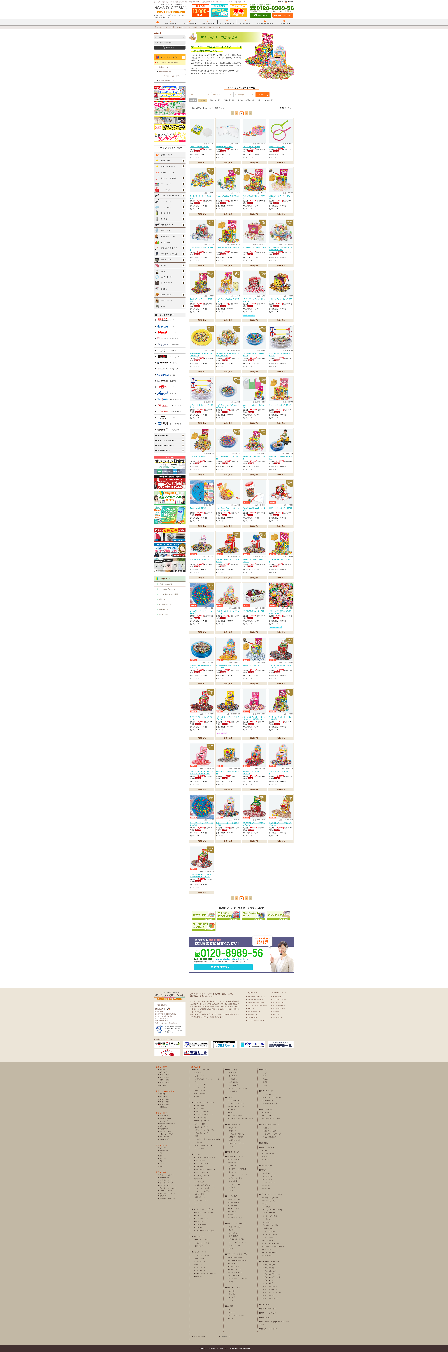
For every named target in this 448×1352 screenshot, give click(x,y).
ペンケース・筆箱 (200, 1118)
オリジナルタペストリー (270, 1289)
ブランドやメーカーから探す (271, 1194)
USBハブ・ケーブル (201, 1240)
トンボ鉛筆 (174, 338)
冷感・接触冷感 (268, 1100)
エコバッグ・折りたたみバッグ (205, 1157)
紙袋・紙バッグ (200, 1197)
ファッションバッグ (201, 1200)
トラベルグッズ (234, 1266)
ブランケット (267, 1112)
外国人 (161, 1166)
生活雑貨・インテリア (235, 1156)
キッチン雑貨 (233, 1205)
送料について (163, 599)
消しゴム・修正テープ (202, 1093)
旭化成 (172, 375)
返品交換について (165, 609)
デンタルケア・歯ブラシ (237, 1239)
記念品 (263, 1170)
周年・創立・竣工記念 (166, 1183)
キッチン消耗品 (234, 1202)
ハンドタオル (199, 1258)
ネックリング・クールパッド (272, 1097)
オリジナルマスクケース (270, 1298)
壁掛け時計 (232, 1294)
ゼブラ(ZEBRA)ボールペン (271, 1198)
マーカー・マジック (201, 1087)
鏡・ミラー (232, 1230)
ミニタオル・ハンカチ (202, 1255)
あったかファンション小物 (271, 1119)
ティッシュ (232, 1172)
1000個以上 (163, 1107)
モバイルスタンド (200, 1221)
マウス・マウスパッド (202, 1243)
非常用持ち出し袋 (234, 1140)
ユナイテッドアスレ (177, 411)
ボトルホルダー (234, 1085)
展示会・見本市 (164, 1177)
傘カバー (232, 1312)
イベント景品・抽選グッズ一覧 (167, 62)
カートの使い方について (167, 589)
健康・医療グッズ (234, 1236)
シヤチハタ (174, 369)
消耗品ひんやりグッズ (270, 1103)
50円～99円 (163, 1072)
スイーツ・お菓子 (268, 1153)
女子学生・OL (163, 1150)
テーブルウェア (234, 1208)
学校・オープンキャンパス (167, 1188)
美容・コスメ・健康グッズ (237, 1223)
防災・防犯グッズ (233, 1124)
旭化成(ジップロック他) (270, 1225)
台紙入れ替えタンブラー (237, 1106)
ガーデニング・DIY (235, 1269)
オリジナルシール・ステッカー (273, 1292)
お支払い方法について (166, 604)
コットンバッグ (200, 1160)
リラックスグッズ (234, 1245)
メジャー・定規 (200, 1124)
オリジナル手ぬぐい (269, 1265)
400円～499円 (164, 1083)
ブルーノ (173, 417)
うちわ (265, 1073)
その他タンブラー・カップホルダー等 (241, 1119)
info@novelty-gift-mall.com (235, 959)
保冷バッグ (198, 1179)
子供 (160, 1161)
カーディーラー (164, 1121)
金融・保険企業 (164, 1136)
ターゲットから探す (268, 1308)
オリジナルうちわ (268, 1280)
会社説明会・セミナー (166, 1180)
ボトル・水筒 (232, 1069)
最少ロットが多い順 (265, 100)
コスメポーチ (233, 1233)
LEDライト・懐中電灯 (236, 1137)
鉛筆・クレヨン (200, 1090)
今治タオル (198, 1276)
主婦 (160, 1156)
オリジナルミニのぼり (270, 1286)
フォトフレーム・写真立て (237, 1169)
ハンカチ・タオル (199, 1252)
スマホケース (199, 1227)
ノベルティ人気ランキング (257, 996)
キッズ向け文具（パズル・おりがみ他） (207, 1139)
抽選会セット (163, 67)
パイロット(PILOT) (269, 1201)
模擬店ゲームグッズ (166, 71)
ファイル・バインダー (202, 1112)
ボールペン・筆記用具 (201, 1069)
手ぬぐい (266, 1079)
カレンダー (232, 1297)
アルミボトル (233, 1076)
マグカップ (232, 1109)
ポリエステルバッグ (201, 1163)
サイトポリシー (278, 1002)
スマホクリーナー (200, 1224)
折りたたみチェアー (235, 1257)
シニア (161, 1164)
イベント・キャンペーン (167, 1175)
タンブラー (231, 1097)
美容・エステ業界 (165, 1131)
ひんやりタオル (268, 1094)
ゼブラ (172, 320)
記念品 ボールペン (269, 1182)
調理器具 (232, 1215)
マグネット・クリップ (202, 1121)
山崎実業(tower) (268, 1228)
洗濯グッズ (232, 1166)
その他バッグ (199, 1203)
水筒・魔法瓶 (233, 1082)
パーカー (173, 350)
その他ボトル (233, 1091)
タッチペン (198, 1215)
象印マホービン (175, 399)
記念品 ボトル (267, 1179)
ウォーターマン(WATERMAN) (272, 1210)
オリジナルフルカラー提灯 (271, 1277)
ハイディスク (175, 429)
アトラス (173, 393)
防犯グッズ (232, 1128)
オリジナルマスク (268, 1295)
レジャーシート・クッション (238, 1260)
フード (265, 1150)
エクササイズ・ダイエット (237, 1242)
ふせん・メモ (199, 1105)
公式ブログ (276, 1014)
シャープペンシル (200, 1084)
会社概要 (276, 1011)
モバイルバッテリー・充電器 (204, 1212)
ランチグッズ (233, 1211)
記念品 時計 (266, 1185)
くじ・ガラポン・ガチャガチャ (169, 76)
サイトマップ (277, 1017)
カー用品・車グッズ (235, 1273)
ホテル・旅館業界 (165, 1118)
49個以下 (162, 1094)
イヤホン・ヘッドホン (202, 1218)
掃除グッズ (232, 1163)
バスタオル (198, 1264)
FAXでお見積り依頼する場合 (168, 594)
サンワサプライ (175, 423)
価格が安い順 (215, 100)
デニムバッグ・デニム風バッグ (205, 1170)
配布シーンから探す (268, 1313)
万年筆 (197, 1096)
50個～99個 (163, 1096)
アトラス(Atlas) (268, 1237)
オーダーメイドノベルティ (271, 1261)
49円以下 (162, 1069)
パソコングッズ (199, 1236)
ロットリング (175, 356)
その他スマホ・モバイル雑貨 (204, 1231)
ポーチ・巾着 (199, 1194)
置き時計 (232, 1291)
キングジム (174, 362)
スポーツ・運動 (234, 1276)
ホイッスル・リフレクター (237, 1134)
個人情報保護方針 (279, 1005)
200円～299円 (164, 1077)
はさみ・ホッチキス (201, 1127)
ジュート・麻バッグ (201, 1173)
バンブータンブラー (235, 1115)
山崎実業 (173, 381)
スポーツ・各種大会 (165, 1190)
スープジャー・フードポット (238, 1088)
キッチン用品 (232, 1196)
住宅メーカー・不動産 (166, 1134)
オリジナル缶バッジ (269, 1271)
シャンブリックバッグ (202, 1176)
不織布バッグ (199, 1166)
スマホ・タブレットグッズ (203, 1209)
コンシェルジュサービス (256, 1020)
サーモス (173, 387)
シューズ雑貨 (233, 1181)
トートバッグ (198, 1154)
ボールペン (198, 1073)
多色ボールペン (200, 1076)
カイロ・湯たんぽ (268, 1115)
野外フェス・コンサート (167, 1193)
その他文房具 (199, 1148)
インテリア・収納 (234, 1184)
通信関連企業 (163, 1129)
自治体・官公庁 (164, 1139)
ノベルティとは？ (226, 1336)
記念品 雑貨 (266, 1188)
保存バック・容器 (234, 1199)
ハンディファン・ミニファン (238, 1279)
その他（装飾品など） (166, 80)
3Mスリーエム (267, 1256)
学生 (160, 1153)
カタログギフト (267, 1165)
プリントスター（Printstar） (272, 1243)
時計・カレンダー (233, 1287)
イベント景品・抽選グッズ (271, 1124)
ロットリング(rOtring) (270, 1216)
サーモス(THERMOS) (270, 1234)
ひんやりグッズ (267, 1091)
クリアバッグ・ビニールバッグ (205, 1185)
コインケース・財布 (235, 1178)
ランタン (232, 1263)
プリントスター (175, 405)
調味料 (265, 1157)
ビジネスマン (163, 1148)
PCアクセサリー (200, 1246)
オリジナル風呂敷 (268, 1268)
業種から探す (266, 1304)
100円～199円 (164, 1075)
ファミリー (162, 1158)
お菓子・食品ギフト (268, 1147)
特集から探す (266, 1317)
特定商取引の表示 (279, 1008)
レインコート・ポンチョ (237, 1315)
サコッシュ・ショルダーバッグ (205, 1188)
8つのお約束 (277, 996)
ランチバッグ (199, 1182)
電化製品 (264, 1143)
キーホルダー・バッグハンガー (239, 1175)
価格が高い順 (229, 100)
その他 (231, 1146)
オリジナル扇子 (268, 1283)
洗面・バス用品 (234, 1160)
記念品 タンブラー (269, 1173)
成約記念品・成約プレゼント (168, 1198)
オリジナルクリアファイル (271, 1274)
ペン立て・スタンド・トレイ (204, 1115)
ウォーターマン (175, 344)
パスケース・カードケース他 (204, 1130)
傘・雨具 (230, 1306)
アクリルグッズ (233, 1152)
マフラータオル (200, 1267)
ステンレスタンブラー (236, 1100)
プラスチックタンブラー (237, 1103)
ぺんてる (173, 332)
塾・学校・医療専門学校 (167, 1123)
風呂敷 (265, 1082)
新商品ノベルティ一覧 (269, 1328)
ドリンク (266, 1160)
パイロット (174, 326)
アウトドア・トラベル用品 (237, 1254)
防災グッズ (232, 1131)
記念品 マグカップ (269, 1176)
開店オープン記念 (165, 1185)
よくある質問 (163, 614)
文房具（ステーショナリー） (204, 1102)
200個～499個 (164, 1102)
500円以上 (162, 1085)
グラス (231, 1112)
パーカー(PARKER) (269, 1213)
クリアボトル (233, 1079)
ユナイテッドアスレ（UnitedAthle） (274, 1246)
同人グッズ (162, 1196)
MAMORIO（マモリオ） (236, 1143)
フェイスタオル (200, 1261)
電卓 (196, 1136)
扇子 (264, 1076)
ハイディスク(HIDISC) (270, 1252)
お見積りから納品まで (166, 584)
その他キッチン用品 (235, 1218)
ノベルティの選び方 (280, 999)
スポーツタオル (200, 1270)
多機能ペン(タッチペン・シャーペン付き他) (208, 1080)
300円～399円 (164, 1080)
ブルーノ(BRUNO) (269, 1231)
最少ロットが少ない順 (246, 100)
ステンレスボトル (234, 1073)
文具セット (198, 1142)
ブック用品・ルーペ (201, 1133)
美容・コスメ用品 (234, 1227)
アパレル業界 (163, 1116)
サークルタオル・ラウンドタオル (205, 1273)
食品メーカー (163, 1126)
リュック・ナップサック (203, 1191)
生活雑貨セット (234, 1187)
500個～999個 (164, 1104)
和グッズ (264, 1069)
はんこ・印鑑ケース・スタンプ (205, 1145)
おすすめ (203, 100)
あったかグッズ (267, 1109)
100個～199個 (164, 1099)
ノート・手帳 (199, 1108)
